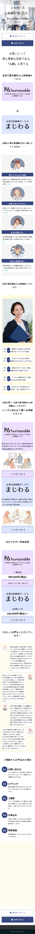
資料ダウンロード (18, 36)
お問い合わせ (19, 43)
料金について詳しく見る (17, 583)
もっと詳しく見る (17, 474)
